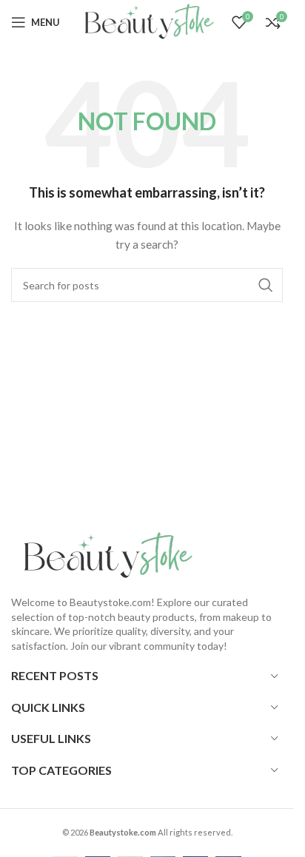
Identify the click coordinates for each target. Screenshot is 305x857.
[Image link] (103, 554)
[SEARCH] (266, 285)
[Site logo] (146, 21)
